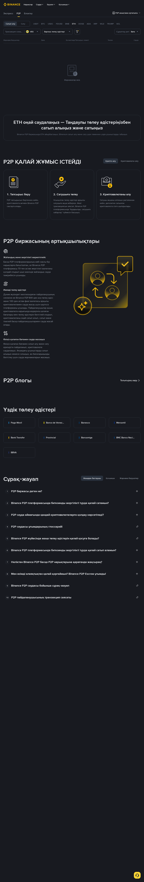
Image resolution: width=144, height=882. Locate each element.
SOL (118, 23)
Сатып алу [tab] (10, 23)
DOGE (81, 23)
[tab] (8, 13)
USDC (50, 23)
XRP (95, 23)
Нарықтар (28, 4)
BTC (43, 23)
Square (50, 4)
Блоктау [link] (28, 13)
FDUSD (59, 23)
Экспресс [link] (8, 13)
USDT (35, 23)
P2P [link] (19, 13)
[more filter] (77, 31)
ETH (74, 23)
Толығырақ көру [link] (128, 380)
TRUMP (110, 23)
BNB (67, 23)
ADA (89, 23)
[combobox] (32, 31)
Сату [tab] (23, 23)
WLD (102, 23)
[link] (19, 423)
